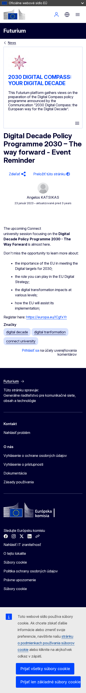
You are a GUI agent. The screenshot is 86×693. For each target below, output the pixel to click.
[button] (17, 174)
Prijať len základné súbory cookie (50, 682)
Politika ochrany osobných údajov (31, 571)
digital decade (17, 332)
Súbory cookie (15, 562)
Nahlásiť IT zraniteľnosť (22, 544)
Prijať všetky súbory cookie (45, 668)
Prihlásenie (56, 14)
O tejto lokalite (15, 553)
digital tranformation (50, 332)
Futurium (15, 31)
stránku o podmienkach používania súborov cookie (46, 643)
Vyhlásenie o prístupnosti (23, 464)
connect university (21, 341)
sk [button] (67, 14)
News (12, 43)
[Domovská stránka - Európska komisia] (14, 14)
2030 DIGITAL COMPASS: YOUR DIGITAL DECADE (39, 80)
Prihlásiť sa (30, 350)
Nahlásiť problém (17, 432)
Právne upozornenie (20, 580)
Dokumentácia (15, 473)
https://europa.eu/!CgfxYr (46, 317)
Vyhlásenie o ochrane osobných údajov (35, 455)
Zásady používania (19, 482)
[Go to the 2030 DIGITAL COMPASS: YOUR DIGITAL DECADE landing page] (19, 72)
